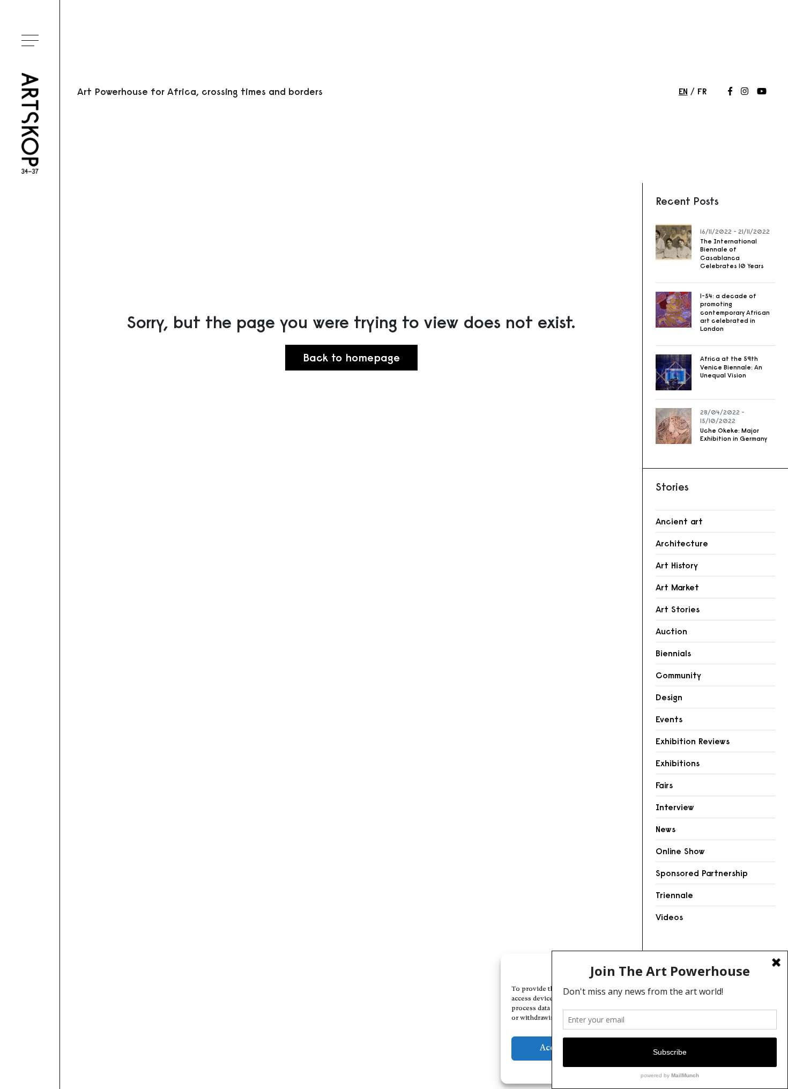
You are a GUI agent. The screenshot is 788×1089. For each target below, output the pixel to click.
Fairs (664, 785)
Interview (675, 807)
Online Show (680, 851)
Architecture (682, 543)
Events (669, 719)
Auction (671, 631)
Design (669, 697)
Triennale (674, 895)
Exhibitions (678, 763)
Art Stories (678, 609)
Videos (669, 917)
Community (678, 675)
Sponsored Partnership (702, 873)
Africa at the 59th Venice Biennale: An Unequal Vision (731, 366)
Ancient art (679, 521)
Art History (677, 565)
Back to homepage (351, 357)
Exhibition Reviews (693, 741)
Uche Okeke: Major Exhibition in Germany (733, 434)
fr (702, 91)
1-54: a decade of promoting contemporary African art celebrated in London (735, 312)
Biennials (673, 653)
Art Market (677, 587)
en (683, 91)
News (665, 829)
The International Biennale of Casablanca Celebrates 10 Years (732, 253)
